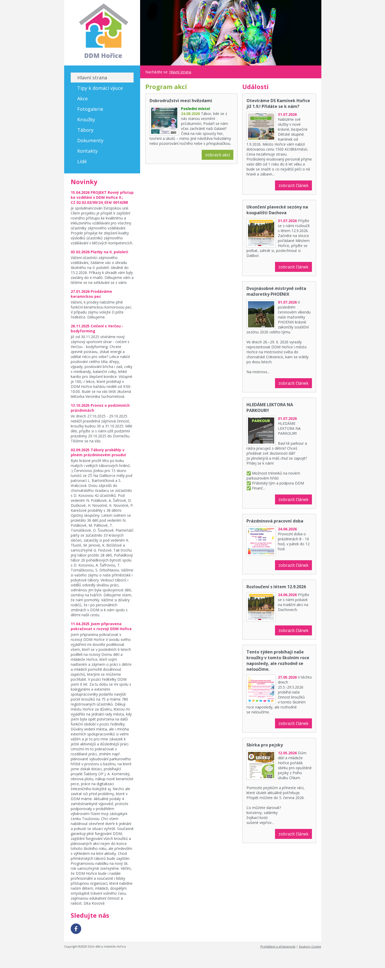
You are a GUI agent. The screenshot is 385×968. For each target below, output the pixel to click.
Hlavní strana (92, 77)
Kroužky (86, 119)
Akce (82, 98)
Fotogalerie (90, 109)
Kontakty (87, 151)
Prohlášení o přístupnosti (277, 946)
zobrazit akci (217, 155)
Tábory (85, 130)
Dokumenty (90, 140)
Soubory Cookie (310, 946)
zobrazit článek (293, 185)
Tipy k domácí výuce (100, 88)
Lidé (82, 161)
